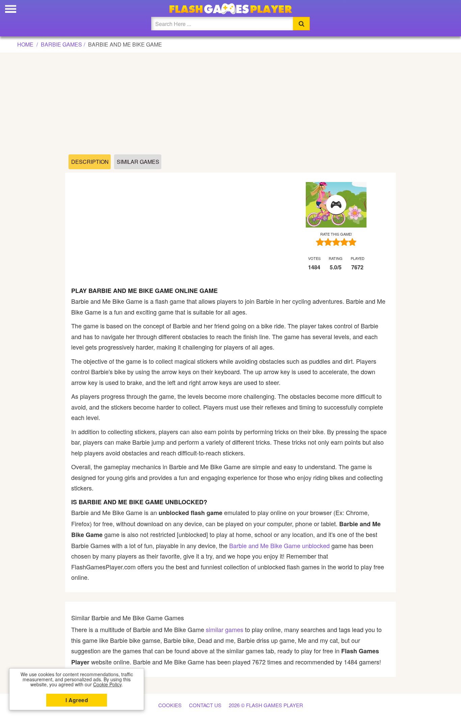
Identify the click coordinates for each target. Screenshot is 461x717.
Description (90, 162)
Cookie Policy (107, 684)
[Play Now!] (336, 205)
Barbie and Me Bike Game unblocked (279, 545)
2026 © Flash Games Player (266, 705)
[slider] (336, 242)
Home (25, 44)
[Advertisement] (230, 104)
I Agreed (76, 700)
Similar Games (138, 162)
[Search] (301, 23)
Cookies (170, 705)
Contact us (205, 705)
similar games (224, 629)
